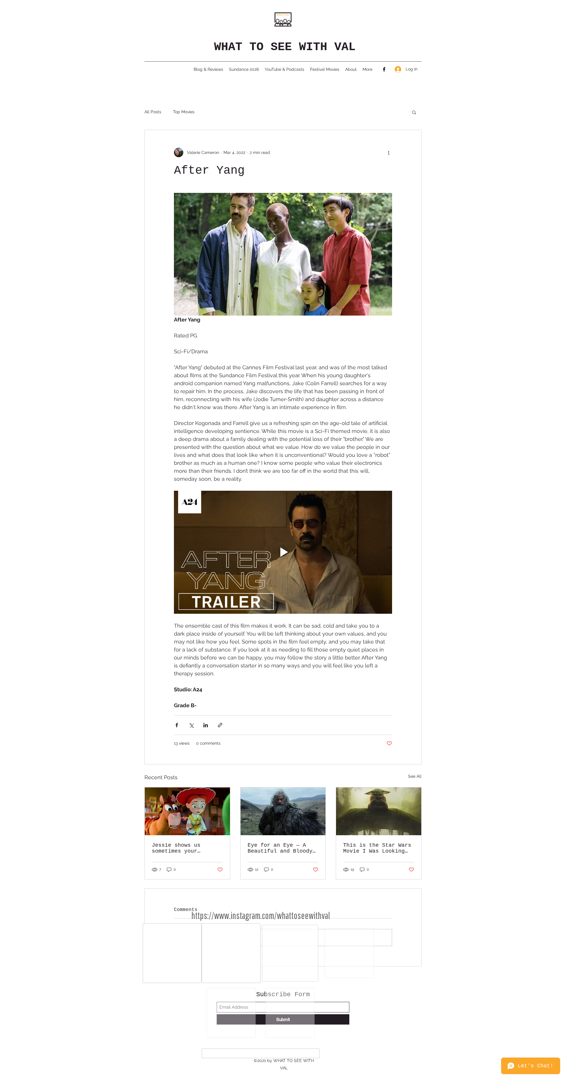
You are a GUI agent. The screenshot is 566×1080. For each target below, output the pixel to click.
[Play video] (283, 552)
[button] (414, 112)
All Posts (152, 111)
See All (415, 776)
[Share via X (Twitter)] (191, 725)
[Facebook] (384, 69)
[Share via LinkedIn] (205, 725)
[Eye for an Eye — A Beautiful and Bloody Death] (283, 811)
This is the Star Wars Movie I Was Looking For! (377, 848)
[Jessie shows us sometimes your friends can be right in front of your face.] (187, 811)
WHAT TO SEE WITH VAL (285, 47)
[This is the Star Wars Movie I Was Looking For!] (378, 811)
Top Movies (184, 111)
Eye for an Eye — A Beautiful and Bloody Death (280, 848)
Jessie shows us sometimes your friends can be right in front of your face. (184, 848)
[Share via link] (220, 725)
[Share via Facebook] (177, 725)
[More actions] (388, 152)
